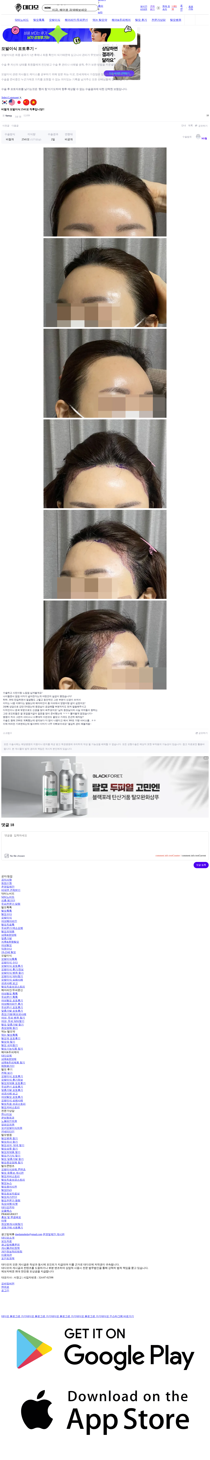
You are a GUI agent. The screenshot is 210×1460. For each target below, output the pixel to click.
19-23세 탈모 (8, 952)
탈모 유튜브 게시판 (12, 1172)
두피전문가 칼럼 (10, 904)
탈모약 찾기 (8, 1041)
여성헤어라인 (9, 921)
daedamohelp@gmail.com (28, 1234)
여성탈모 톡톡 (9, 993)
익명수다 (6, 948)
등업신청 (6, 883)
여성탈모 (6, 945)
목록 (190, 125)
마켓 (4, 1220)
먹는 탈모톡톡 (9, 1035)
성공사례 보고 (9, 983)
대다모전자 (7, 1207)
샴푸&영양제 (8, 935)
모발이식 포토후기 (12, 966)
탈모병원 (175, 20)
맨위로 (5, 1287)
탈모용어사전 (9, 1186)
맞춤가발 (6, 938)
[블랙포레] (105, 816)
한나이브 (6, 1114)
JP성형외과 (7, 1117)
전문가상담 (159, 20)
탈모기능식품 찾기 (12, 1048)
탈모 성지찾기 (9, 1045)
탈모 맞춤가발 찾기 (12, 1024)
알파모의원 (7, 1124)
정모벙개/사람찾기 (12, 1224)
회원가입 (191, 8)
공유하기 (203, 125)
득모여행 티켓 (9, 1204)
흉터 (100, 6)
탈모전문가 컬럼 (10, 1200)
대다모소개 (7, 1237)
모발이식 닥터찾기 (12, 976)
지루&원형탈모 (10, 941)
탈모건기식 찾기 (10, 1155)
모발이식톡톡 (9, 959)
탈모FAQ (6, 1190)
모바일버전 (7, 1283)
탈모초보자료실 (10, 1193)
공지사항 (6, 879)
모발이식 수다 (9, 962)
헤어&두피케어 (121, 20)
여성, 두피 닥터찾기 (12, 1021)
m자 (100, 12)
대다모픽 (6, 1055)
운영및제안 (7, 886)
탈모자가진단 (9, 1197)
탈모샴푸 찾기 (9, 1148)
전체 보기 (6, 1072)
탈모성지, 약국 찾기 (12, 1145)
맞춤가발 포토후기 (12, 1010)
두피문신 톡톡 (9, 997)
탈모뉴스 (6, 1183)
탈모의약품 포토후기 (13, 1083)
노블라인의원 (9, 1121)
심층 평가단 (8, 900)
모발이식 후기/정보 (12, 969)
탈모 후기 (141, 20)
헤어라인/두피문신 (76, 20)
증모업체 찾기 (9, 1028)
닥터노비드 (22, 20)
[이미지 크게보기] (105, 191)
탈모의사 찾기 (9, 1141)
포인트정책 (7, 1258)
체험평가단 (7, 1066)
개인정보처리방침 (11, 1251)
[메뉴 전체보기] (190, 20)
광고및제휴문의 (10, 1244)
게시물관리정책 (10, 1248)
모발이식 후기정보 (12, 1079)
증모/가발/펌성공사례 (13, 1014)
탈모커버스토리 (10, 1107)
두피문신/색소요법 (12, 928)
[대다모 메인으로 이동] (27, 8)
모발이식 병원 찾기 (12, 972)
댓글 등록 (201, 865)
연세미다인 (7, 1131)
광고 (206, 758)
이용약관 (6, 1255)
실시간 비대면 (147, 8)
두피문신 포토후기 (12, 1007)
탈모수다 (6, 914)
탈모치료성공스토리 (13, 986)
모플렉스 (6, 1210)
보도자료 (6, 1241)
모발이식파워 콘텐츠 (13, 1169)
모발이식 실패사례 (12, 979)
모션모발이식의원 (11, 1128)
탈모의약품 (7, 931)
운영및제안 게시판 (53, 1234)
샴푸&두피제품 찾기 (13, 1062)
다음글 (15, 125)
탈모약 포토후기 (10, 1038)
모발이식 (54, 20)
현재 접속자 (169, 8)
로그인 (181, 7)
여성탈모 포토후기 (12, 1000)
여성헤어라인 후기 (12, 1004)
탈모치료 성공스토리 (13, 1104)
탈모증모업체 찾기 (12, 1162)
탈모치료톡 (7, 924)
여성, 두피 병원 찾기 (13, 1017)
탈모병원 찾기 (9, 1138)
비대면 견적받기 (10, 890)
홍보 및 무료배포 (11, 1217)
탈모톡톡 (38, 20)
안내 (183, 125)
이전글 (5, 125)
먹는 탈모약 (100, 20)
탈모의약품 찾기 (10, 1152)
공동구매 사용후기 (12, 1227)
